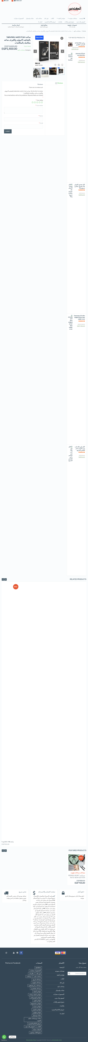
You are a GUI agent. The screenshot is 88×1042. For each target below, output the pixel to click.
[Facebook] (21, 952)
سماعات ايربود (37, 979)
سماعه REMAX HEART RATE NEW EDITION (76, 876)
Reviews (59, 83)
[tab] (55, 83)
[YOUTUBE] (13, 952)
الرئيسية (81, 18)
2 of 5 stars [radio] (39, 102)
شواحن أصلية (61, 18)
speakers (38, 967)
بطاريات (60, 22)
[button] (62, 51)
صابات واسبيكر (30, 18)
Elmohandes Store (31, 1040)
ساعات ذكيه (39, 18)
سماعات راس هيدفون (35, 985)
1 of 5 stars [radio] (42, 102)
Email (41, 123)
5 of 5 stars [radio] (33, 102)
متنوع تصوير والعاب (69, 22)
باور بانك (46, 18)
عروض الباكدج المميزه (50, 22)
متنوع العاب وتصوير (35, 1032)
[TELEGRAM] (10, 952)
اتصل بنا (40, 22)
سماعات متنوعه (73, 18)
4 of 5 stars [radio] (35, 102)
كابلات (52, 18)
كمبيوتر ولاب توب (80, 22)
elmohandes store (57, 1040)
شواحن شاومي (36, 1009)
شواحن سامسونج (36, 1003)
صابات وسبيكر (37, 1015)
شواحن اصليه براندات (35, 994)
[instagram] (17, 952)
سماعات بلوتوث (36, 982)
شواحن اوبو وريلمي (35, 997)
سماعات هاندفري (36, 988)
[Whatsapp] (6, 952)
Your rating (39, 100)
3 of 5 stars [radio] (37, 102)
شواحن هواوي (37, 1012)
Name (41, 116)
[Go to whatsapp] (4, 1037)
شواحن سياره (37, 1006)
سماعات (29, 976)
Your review (39, 105)
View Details (76, 864)
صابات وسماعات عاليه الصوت (34, 1019)
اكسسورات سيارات (19, 18)
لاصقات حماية (37, 1029)
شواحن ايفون (37, 1000)
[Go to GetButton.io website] (4, 1040)
